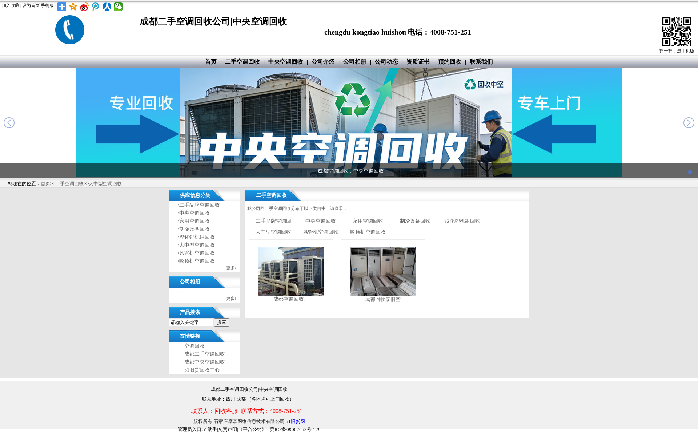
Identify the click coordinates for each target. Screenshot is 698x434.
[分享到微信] (118, 6)
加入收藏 (10, 5)
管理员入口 (189, 429)
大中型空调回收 (105, 183)
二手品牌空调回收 (199, 205)
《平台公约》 (252, 429)
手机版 (47, 5)
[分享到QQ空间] (73, 6)
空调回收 (194, 346)
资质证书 (418, 61)
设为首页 (31, 5)
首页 (211, 61)
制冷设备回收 (194, 229)
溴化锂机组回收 (197, 237)
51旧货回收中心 (202, 370)
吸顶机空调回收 (197, 261)
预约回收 (449, 61)
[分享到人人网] (107, 6)
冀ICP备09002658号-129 (295, 429)
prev (9, 122)
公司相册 (354, 61)
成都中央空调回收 (204, 362)
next (688, 122)
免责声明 (227, 429)
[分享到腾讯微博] (95, 6)
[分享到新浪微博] (84, 6)
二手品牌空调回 (273, 221)
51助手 (209, 429)
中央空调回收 (285, 61)
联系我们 (481, 61)
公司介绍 (323, 61)
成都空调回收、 (291, 299)
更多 (230, 268)
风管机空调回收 (197, 253)
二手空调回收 (242, 61)
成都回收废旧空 (383, 299)
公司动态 (386, 61)
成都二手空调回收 (204, 354)
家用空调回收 (194, 221)
